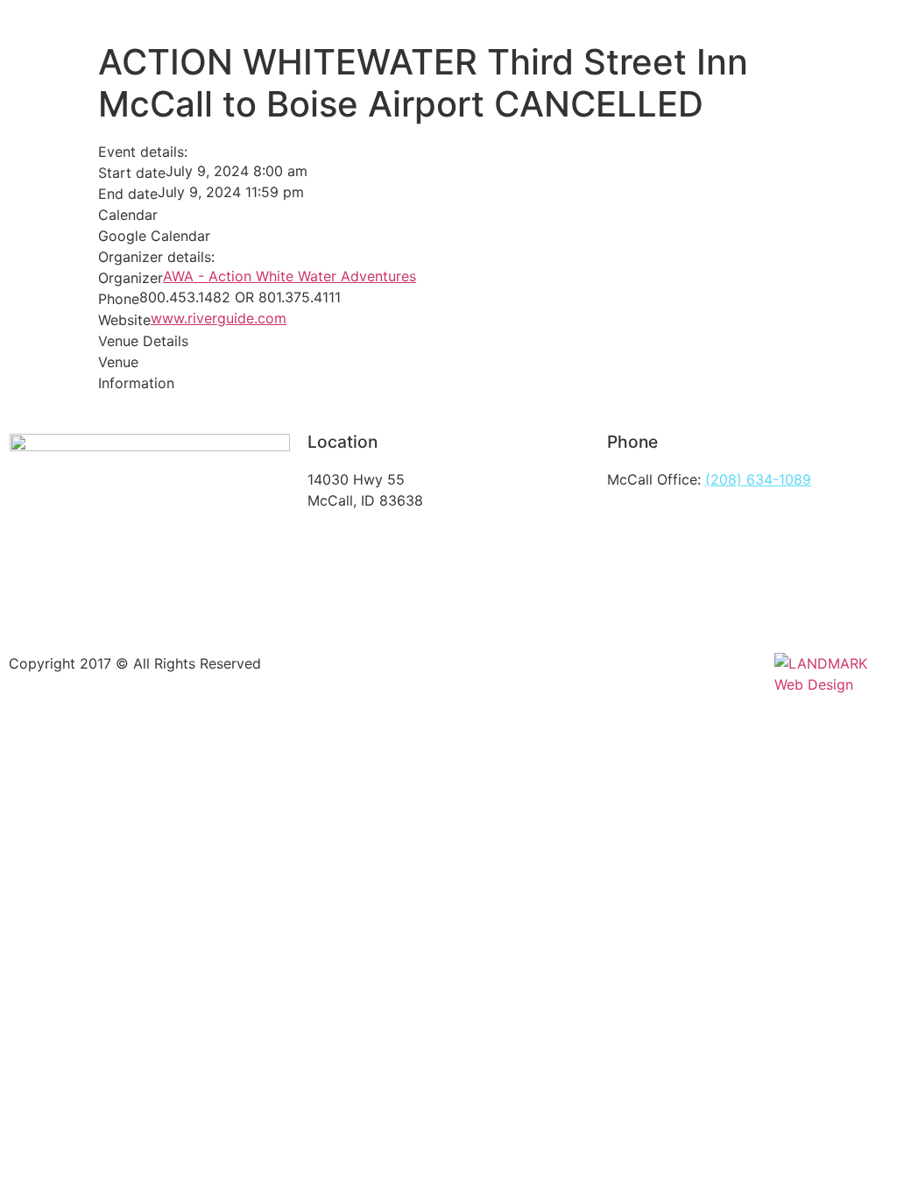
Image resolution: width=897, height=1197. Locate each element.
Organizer (130, 278)
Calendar (128, 215)
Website (124, 320)
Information (136, 383)
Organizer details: (156, 257)
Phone (118, 299)
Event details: (142, 152)
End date (128, 194)
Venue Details (143, 341)
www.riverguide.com (218, 318)
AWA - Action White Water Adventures (289, 276)
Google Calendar (154, 236)
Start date (132, 173)
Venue (118, 362)
